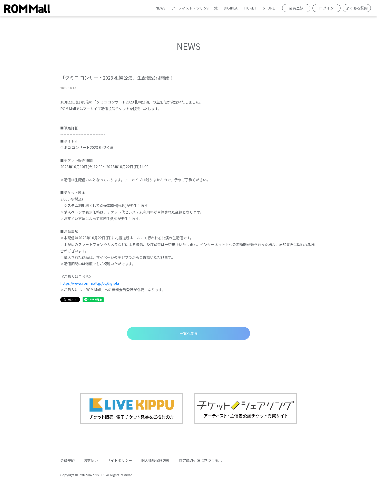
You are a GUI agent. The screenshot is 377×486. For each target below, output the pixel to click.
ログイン (326, 8)
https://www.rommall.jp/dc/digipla (89, 283)
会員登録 (296, 8)
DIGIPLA (230, 8)
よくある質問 (357, 8)
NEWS (160, 8)
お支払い (91, 460)
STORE (269, 8)
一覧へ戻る (188, 333)
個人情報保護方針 (155, 460)
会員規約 (67, 460)
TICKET (250, 8)
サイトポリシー (119, 460)
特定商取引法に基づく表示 (200, 460)
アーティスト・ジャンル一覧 (194, 8)
